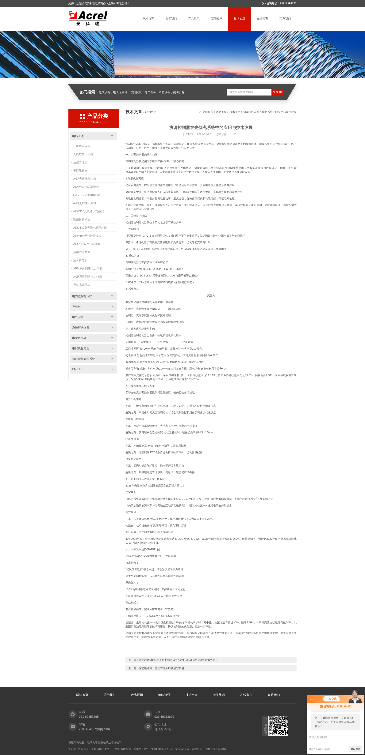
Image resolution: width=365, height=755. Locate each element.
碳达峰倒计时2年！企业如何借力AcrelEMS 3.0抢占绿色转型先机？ (178, 659)
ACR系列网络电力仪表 (87, 276)
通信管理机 (80, 162)
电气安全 (78, 317)
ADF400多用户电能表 (87, 244)
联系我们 (285, 18)
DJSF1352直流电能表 (87, 195)
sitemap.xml (182, 748)
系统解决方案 (80, 327)
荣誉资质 (219, 695)
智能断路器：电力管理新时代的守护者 (161, 668)
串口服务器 (80, 170)
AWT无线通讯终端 (84, 203)
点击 (112, 136)
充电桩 (76, 306)
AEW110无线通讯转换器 (88, 211)
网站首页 (148, 18)
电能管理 (78, 136)
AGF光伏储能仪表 (84, 178)
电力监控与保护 (82, 296)
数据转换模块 (81, 219)
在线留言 (262, 18)
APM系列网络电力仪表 (87, 268)
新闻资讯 (216, 18)
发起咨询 (355, 749)
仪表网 (222, 748)
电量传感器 (79, 338)
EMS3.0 (77, 369)
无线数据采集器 (83, 154)
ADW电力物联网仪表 (86, 186)
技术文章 (239, 18)
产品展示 (194, 18)
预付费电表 (80, 260)
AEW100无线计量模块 (87, 235)
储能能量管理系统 (83, 358)
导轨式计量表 (81, 284)
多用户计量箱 (81, 252)
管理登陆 (197, 748)
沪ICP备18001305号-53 (158, 748)
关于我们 (171, 18)
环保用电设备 (81, 146)
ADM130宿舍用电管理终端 (90, 227)
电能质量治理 (80, 348)
